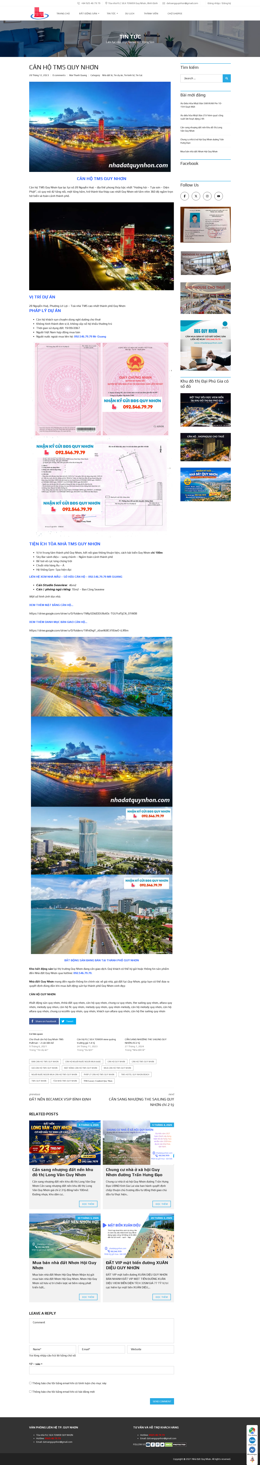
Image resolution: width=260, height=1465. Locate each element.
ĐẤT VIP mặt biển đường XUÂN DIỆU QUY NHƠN (137, 1265)
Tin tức (139, 75)
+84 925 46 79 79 (90, 3)
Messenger (252, 1454)
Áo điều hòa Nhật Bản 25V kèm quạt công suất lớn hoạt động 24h (201, 117)
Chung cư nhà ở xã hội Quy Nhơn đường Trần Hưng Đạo (134, 1172)
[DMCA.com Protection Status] (175, 1444)
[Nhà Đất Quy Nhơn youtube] (148, 1444)
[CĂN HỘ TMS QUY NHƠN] (100, 127)
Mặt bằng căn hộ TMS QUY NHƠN (80, 1068)
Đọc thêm (88, 1204)
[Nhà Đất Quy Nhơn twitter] (162, 1444)
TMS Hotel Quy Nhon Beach (135, 1074)
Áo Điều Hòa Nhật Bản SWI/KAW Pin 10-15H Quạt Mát (201, 105)
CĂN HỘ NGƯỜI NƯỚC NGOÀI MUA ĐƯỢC (83, 1062)
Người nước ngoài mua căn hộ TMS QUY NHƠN (54, 1074)
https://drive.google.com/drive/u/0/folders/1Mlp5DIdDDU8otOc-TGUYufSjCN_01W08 (83, 613)
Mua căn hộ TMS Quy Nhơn (117, 1068)
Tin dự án (118, 75)
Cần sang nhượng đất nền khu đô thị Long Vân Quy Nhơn (62, 1172)
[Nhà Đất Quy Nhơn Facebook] (153, 1444)
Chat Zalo (252, 1445)
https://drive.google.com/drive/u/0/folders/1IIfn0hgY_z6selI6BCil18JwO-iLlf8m (78, 630)
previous (60, 1097)
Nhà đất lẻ (107, 75)
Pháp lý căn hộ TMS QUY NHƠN (99, 1074)
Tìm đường (252, 1435)
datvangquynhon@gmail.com (182, 3)
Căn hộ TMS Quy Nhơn (143, 1062)
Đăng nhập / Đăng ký (219, 3)
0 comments (59, 75)
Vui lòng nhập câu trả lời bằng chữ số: (52, 1355)
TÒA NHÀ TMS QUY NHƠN (65, 1081)
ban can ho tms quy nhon (45, 1062)
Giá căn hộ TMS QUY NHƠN (44, 1068)
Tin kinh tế (129, 75)
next (141, 1100)
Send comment (162, 1401)
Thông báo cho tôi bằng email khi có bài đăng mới (63, 1391)
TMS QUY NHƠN (38, 1081)
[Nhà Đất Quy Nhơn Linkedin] (157, 1444)
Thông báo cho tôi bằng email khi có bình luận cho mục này (69, 1383)
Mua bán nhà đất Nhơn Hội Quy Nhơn (199, 151)
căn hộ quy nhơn (116, 1062)
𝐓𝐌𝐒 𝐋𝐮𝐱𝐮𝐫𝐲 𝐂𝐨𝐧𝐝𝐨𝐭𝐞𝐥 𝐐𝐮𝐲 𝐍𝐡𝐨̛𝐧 (98, 1081)
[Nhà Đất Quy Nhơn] (39, 13)
